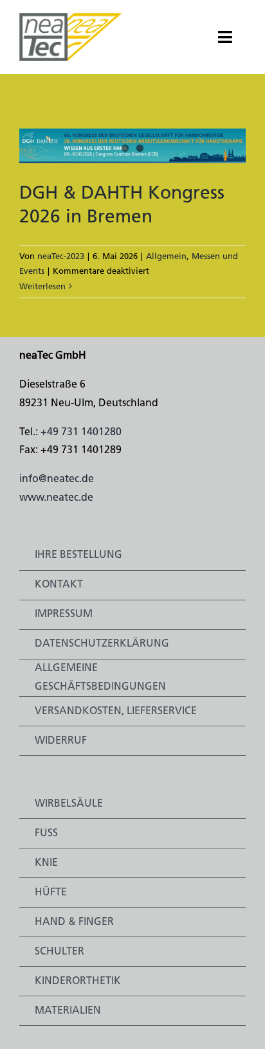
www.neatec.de (56, 498)
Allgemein (166, 257)
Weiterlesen (42, 287)
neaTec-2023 (60, 257)
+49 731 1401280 (81, 432)
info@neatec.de (56, 479)
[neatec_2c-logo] (70, 18)
